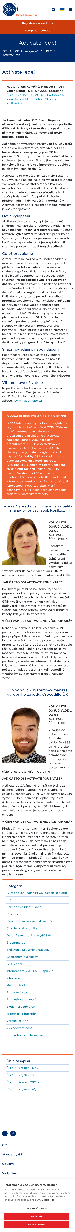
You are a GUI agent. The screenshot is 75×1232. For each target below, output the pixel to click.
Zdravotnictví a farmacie (24, 1035)
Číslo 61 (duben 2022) (22, 95)
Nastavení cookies (37, 1208)
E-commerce (15, 942)
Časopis (12, 914)
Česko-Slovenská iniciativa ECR (29, 921)
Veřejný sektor (17, 1021)
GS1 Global (14, 964)
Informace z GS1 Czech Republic (29, 971)
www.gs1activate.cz (28, 400)
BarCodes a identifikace (23, 907)
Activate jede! (12, 55)
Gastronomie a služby (22, 956)
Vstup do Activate (37, 30)
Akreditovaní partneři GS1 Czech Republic (37, 892)
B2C (49, 51)
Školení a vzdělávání (21, 1006)
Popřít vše (37, 1216)
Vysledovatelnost (19, 1028)
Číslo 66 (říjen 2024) (21, 1089)
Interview (13, 978)
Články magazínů (27, 51)
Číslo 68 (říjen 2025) (21, 1075)
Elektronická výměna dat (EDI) (28, 949)
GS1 (5, 51)
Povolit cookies (37, 1224)
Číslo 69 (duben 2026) (22, 1068)
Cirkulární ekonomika (22, 928)
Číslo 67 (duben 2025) (22, 1082)
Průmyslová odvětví (21, 999)
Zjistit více (48, 1200)
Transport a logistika (21, 1013)
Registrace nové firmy (37, 23)
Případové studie (18, 992)
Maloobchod (34, 99)
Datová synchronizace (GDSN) (28, 935)
